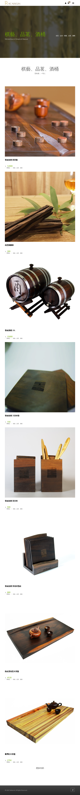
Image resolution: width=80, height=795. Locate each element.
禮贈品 (8, 168)
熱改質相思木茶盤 (12, 671)
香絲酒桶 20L (10, 330)
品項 (61, 36)
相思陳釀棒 (9, 245)
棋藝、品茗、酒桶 (69, 36)
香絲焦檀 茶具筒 (11, 501)
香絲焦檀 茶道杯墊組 (13, 586)
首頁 (57, 36)
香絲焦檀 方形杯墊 (12, 415)
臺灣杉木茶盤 (10, 754)
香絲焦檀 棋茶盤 (11, 160)
